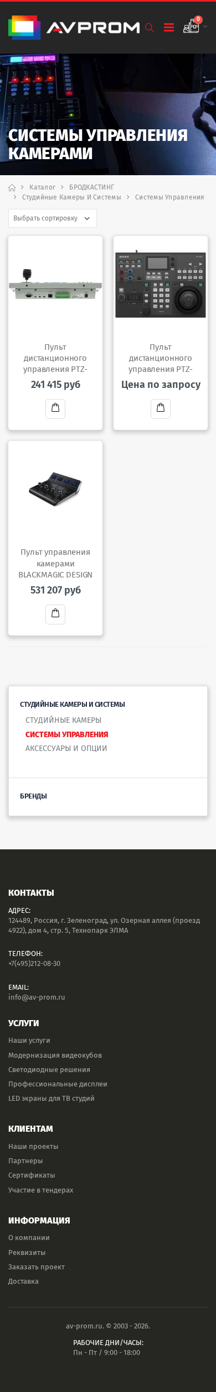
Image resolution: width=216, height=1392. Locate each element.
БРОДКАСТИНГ (91, 187)
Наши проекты (33, 1146)
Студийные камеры (63, 720)
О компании (29, 1237)
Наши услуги (29, 1040)
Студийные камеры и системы (71, 197)
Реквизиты (27, 1252)
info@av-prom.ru (36, 997)
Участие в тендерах (40, 1190)
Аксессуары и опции (66, 748)
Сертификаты (31, 1175)
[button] (149, 28)
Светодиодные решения (49, 1069)
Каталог (42, 187)
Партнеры (25, 1161)
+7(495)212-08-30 (34, 963)
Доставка (23, 1281)
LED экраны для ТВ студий (51, 1098)
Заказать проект (36, 1267)
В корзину (55, 409)
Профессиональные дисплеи (57, 1084)
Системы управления (67, 734)
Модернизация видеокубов (55, 1055)
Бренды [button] (33, 796)
